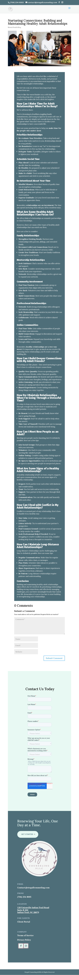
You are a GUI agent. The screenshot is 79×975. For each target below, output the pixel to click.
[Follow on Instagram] (26, 946)
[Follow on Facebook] (21, 946)
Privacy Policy (24, 940)
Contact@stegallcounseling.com (33, 887)
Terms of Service (25, 935)
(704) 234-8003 (17, 2)
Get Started (27, 834)
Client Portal (23, 921)
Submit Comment (54, 658)
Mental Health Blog (14, 27)
